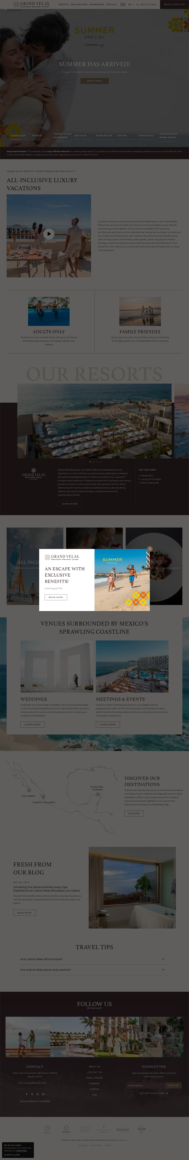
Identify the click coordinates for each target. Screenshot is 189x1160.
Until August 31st (53, 588)
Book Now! (58, 598)
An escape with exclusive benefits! (65, 574)
